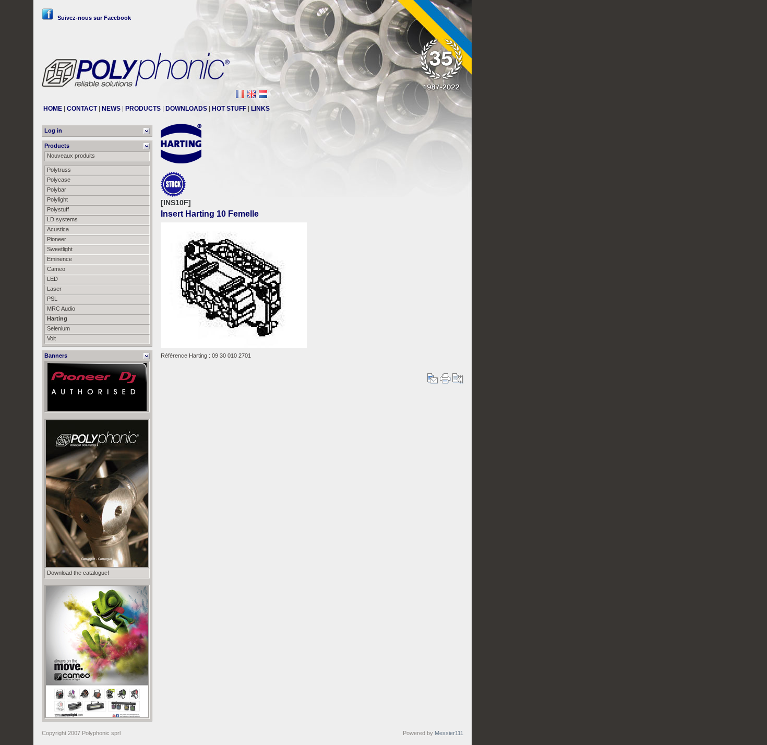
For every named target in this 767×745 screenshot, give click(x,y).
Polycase (58, 179)
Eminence (59, 259)
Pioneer (56, 239)
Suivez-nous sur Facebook (94, 18)
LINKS (260, 108)
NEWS (111, 108)
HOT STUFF (229, 108)
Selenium (58, 328)
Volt (51, 338)
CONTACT (82, 108)
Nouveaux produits (71, 155)
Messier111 (449, 733)
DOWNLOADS (186, 108)
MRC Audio (61, 308)
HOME (52, 108)
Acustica (58, 229)
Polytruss (59, 170)
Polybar (56, 189)
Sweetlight (60, 249)
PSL (52, 298)
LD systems (62, 219)
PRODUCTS (143, 108)
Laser (54, 289)
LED (52, 279)
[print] (445, 382)
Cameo (56, 269)
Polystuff (58, 209)
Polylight (57, 199)
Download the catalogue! (78, 573)
